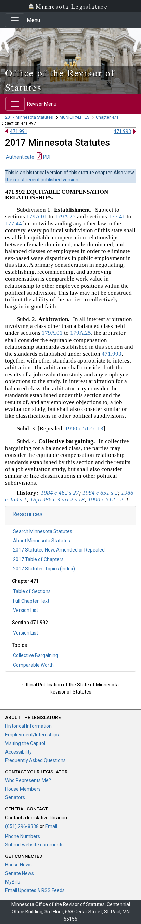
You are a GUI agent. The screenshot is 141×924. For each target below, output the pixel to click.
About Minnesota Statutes (41, 540)
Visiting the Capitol (25, 743)
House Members (23, 789)
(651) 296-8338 (22, 826)
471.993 (122, 131)
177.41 (116, 216)
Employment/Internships (32, 734)
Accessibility (18, 752)
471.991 (18, 131)
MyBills (12, 882)
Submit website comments (34, 845)
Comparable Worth (33, 665)
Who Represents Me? (28, 780)
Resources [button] (27, 514)
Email (51, 826)
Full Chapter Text (31, 601)
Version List (25, 610)
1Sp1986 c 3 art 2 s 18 (57, 499)
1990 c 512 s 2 (105, 499)
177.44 (13, 223)
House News (18, 864)
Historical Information (28, 726)
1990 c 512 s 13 (84, 428)
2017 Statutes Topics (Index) (44, 568)
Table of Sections (32, 591)
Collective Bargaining (35, 655)
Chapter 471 (107, 117)
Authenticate (20, 157)
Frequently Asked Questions (35, 760)
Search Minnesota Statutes (42, 531)
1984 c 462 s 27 (60, 492)
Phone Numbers (22, 836)
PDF (47, 157)
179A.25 (65, 216)
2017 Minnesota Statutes (29, 117)
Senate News (19, 873)
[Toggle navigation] (14, 20)
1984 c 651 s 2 (100, 492)
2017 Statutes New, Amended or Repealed (59, 550)
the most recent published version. (42, 179)
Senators (15, 797)
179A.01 (36, 216)
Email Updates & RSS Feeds (35, 890)
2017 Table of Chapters (38, 559)
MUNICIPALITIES (74, 117)
